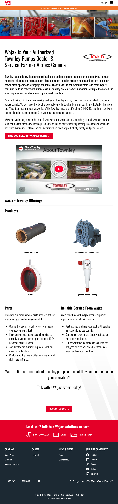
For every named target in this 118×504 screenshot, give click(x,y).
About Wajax (9, 454)
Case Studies (64, 459)
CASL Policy (80, 494)
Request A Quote (59, 408)
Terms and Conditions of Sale (63, 494)
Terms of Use (46, 494)
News (61, 454)
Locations (8, 459)
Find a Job (35, 454)
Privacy (37, 494)
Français (104, 3)
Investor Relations (12, 464)
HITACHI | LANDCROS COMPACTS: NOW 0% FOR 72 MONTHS (59, 8)
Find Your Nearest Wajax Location (28, 135)
